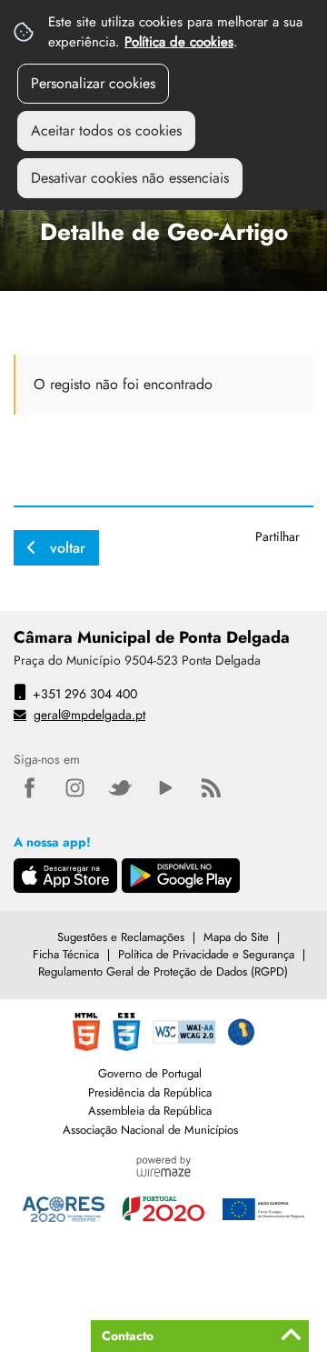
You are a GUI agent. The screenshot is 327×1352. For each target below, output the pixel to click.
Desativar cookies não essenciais (130, 177)
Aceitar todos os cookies (106, 130)
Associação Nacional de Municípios (150, 1129)
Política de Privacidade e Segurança (206, 954)
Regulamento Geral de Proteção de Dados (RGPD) (163, 971)
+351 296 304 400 (85, 694)
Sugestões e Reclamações (120, 937)
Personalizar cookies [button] (93, 83)
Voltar (67, 547)
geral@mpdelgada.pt (89, 715)
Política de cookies (178, 42)
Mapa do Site (236, 937)
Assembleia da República (150, 1110)
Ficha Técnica (66, 954)
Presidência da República (150, 1092)
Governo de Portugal (150, 1073)
